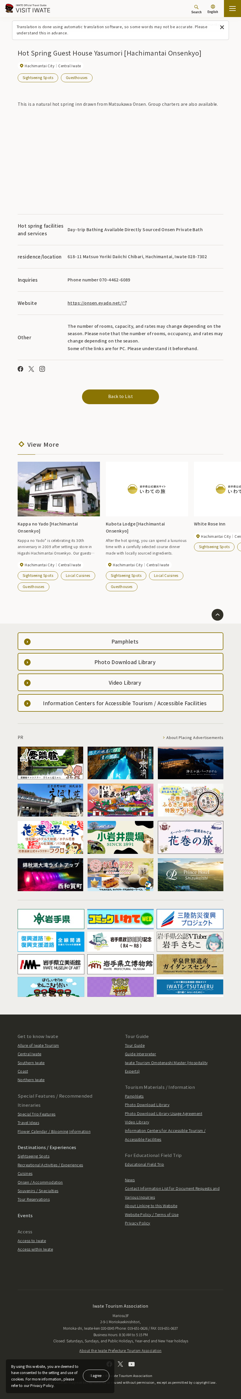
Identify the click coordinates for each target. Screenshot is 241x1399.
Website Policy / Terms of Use (151, 1214)
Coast (23, 1071)
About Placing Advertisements (194, 737)
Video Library (137, 1122)
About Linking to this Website (151, 1205)
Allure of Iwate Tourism (38, 1045)
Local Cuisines (78, 575)
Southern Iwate (31, 1062)
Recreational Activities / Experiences (50, 1165)
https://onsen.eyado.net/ (95, 303)
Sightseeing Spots (38, 77)
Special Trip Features (37, 1114)
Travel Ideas (28, 1122)
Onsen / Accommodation (40, 1182)
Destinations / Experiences (47, 1147)
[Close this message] (222, 27)
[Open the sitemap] (232, 8)
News (130, 1180)
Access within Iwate (35, 1249)
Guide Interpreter (140, 1054)
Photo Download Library (147, 1104)
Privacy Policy (137, 1223)
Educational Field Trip (144, 1164)
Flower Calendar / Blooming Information (54, 1131)
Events (25, 1215)
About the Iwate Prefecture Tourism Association (120, 1350)
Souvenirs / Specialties (38, 1190)
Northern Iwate (31, 1079)
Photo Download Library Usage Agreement (163, 1113)
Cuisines (25, 1173)
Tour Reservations (34, 1199)
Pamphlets (134, 1096)
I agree (96, 1375)
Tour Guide (135, 1045)
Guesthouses (77, 77)
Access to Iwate (32, 1240)
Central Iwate (29, 1054)
